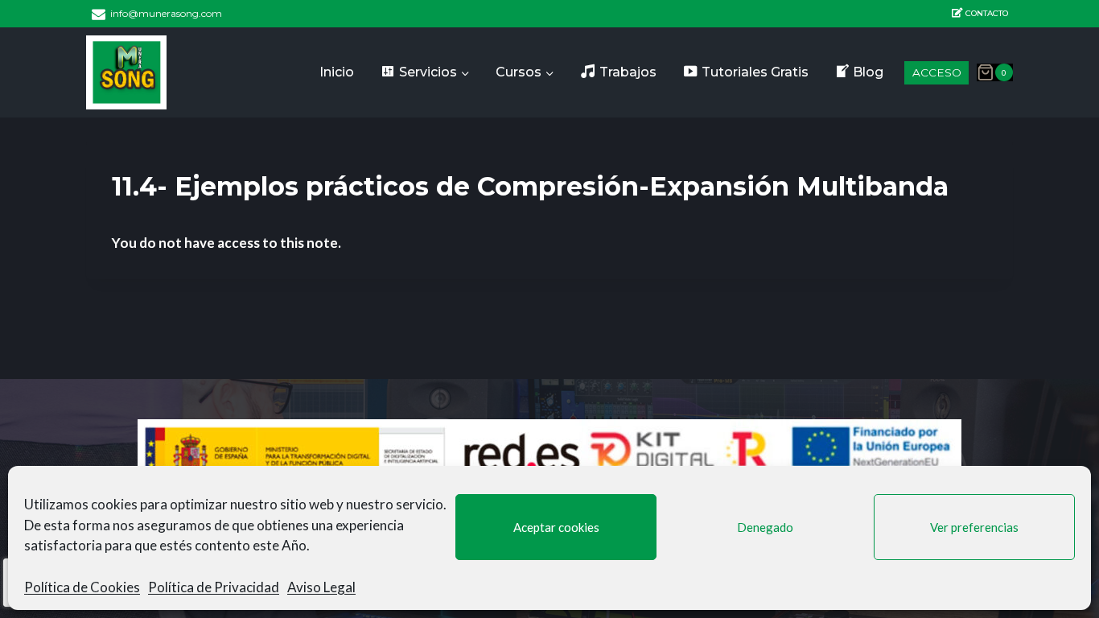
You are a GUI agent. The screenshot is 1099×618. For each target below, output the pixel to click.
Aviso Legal (321, 587)
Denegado (765, 527)
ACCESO (936, 72)
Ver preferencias (974, 527)
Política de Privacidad (213, 587)
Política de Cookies (82, 587)
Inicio (336, 72)
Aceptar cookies (556, 527)
